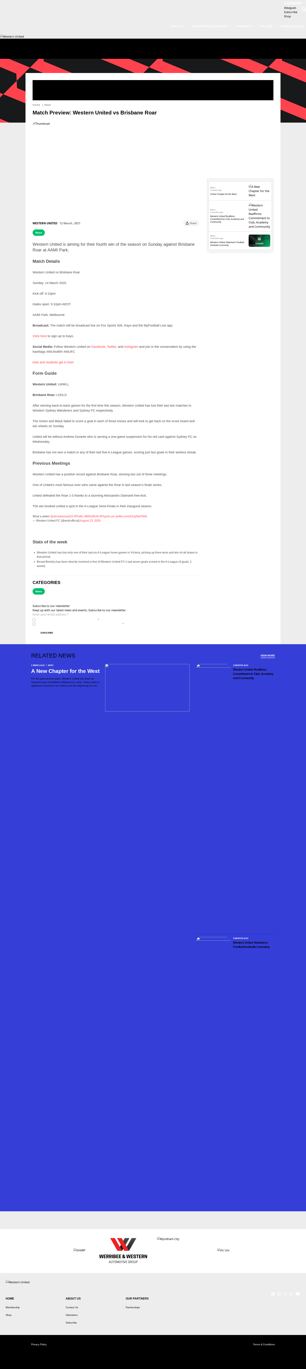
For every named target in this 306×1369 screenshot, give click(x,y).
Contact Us (72, 1307)
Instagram (131, 346)
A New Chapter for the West (223, 194)
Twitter (111, 346)
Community (243, 26)
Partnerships (133, 1307)
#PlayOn (105, 516)
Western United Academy (209, 26)
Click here (40, 336)
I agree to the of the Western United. (68, 619)
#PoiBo (78, 516)
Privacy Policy (61, 619)
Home (36, 104)
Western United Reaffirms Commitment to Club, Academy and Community (227, 219)
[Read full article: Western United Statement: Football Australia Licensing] (259, 241)
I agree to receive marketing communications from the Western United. (80, 624)
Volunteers (72, 1315)
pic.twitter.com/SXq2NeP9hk (129, 516)
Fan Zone (266, 26)
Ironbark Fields (292, 26)
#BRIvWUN (91, 516)
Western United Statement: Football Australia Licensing (251, 944)
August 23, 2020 (90, 520)
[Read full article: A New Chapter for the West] (259, 191)
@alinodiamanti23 (61, 516)
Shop (9, 1315)
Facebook (98, 346)
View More (267, 655)
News (47, 104)
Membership (13, 1307)
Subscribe (46, 633)
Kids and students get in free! (53, 362)
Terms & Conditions (264, 1344)
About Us (177, 26)
